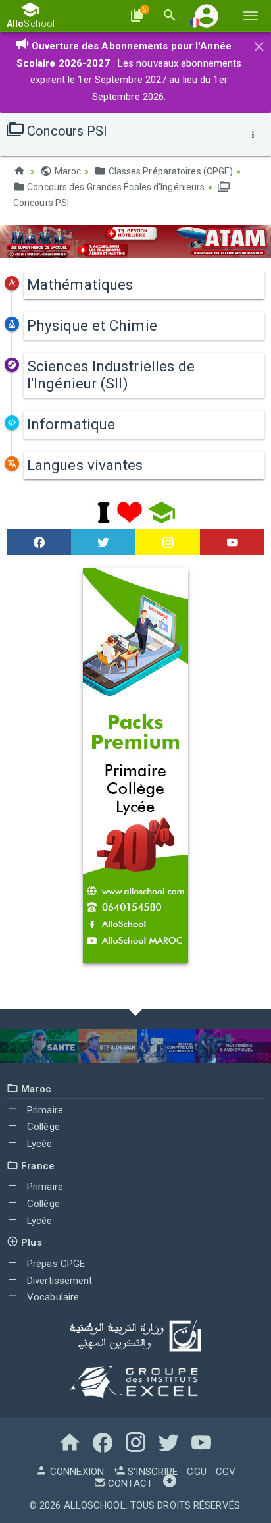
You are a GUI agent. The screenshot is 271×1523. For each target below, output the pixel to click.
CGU (196, 1472)
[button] (206, 15)
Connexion (75, 1472)
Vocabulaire (51, 1297)
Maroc (67, 171)
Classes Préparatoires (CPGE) (169, 171)
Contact (129, 1483)
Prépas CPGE (54, 1263)
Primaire (43, 1110)
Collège (42, 1127)
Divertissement (58, 1281)
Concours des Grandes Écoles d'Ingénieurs (115, 187)
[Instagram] (168, 542)
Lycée (38, 1144)
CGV (225, 1472)
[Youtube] (232, 542)
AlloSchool (95, 1505)
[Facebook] (39, 542)
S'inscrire (151, 1472)
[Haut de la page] (170, 1483)
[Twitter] (103, 542)
